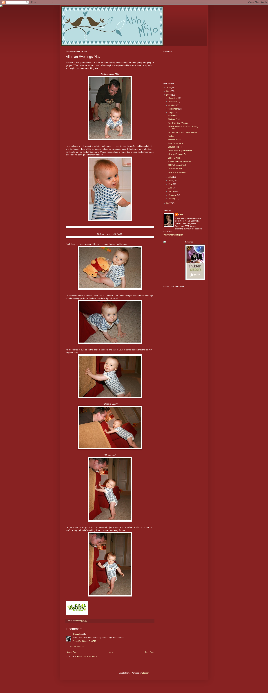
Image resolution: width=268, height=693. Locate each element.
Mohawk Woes (174, 140)
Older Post (149, 652)
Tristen (171, 136)
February (172, 195)
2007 (168, 203)
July (170, 177)
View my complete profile (174, 235)
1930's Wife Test (175, 169)
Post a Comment (77, 647)
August (171, 113)
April (170, 188)
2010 (168, 88)
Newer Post (71, 652)
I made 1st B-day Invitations (179, 161)
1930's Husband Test (177, 165)
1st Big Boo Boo (175, 147)
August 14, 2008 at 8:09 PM (84, 641)
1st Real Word (174, 158)
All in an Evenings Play (178, 154)
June (170, 180)
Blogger (145, 673)
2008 (168, 95)
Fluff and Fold (174, 119)
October (172, 105)
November (173, 102)
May (170, 184)
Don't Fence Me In (175, 143)
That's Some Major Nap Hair (180, 151)
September (173, 109)
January (172, 199)
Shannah (76, 634)
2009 (168, 91)
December (173, 98)
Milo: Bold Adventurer (177, 172)
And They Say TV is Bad (178, 123)
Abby (180, 214)
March (171, 191)
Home (110, 652)
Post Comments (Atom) (87, 656)
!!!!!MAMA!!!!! (173, 116)
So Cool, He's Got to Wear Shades (182, 132)
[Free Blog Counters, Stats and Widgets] (164, 243)
